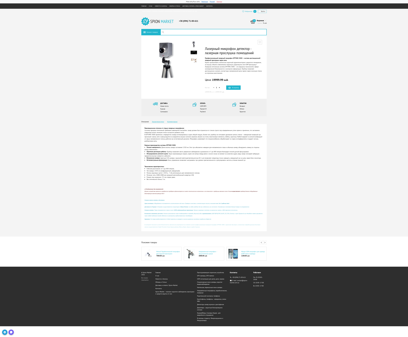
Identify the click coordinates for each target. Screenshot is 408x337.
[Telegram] (4, 332)
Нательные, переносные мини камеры (209, 287)
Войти (263, 11)
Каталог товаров (152, 32)
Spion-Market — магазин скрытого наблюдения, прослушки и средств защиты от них (169, 11)
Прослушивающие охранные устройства (210, 272)
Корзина (260, 20)
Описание (145, 122)
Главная (143, 6)
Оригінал (219, 2)
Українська (204, 2)
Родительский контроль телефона (208, 296)
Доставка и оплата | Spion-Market (193, 6)
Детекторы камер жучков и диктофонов (210, 304)
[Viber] (11, 332)
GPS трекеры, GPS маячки (205, 276)
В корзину (235, 88)
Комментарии (172, 122)
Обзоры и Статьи (174, 6)
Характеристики (158, 122)
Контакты (209, 6)
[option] (161, 254)
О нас (150, 6)
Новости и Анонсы (161, 6)
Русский (212, 2)
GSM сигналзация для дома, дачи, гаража (210, 279)
